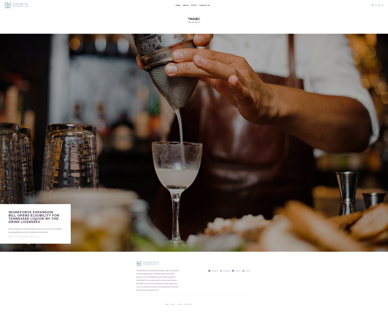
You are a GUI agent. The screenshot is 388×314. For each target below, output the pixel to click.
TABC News (25, 236)
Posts (194, 5)
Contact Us (204, 5)
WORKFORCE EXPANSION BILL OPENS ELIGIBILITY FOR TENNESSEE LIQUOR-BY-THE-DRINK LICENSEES (34, 217)
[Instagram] (376, 5)
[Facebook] (372, 5)
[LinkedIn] (379, 5)
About (186, 5)
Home (178, 5)
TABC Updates (35, 236)
